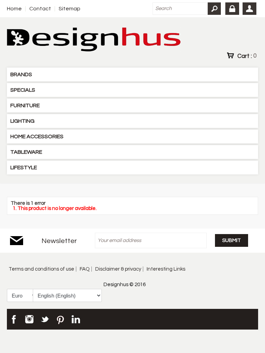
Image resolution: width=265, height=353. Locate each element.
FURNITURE (25, 105)
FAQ (85, 269)
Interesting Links (166, 269)
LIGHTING (22, 121)
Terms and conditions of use (41, 269)
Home (14, 8)
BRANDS (21, 74)
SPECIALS (22, 90)
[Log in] (232, 8)
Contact (40, 8)
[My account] (249, 8)
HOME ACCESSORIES (36, 136)
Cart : (246, 56)
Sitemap (69, 8)
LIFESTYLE (23, 167)
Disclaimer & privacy (118, 269)
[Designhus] (93, 40)
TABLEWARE (26, 152)
